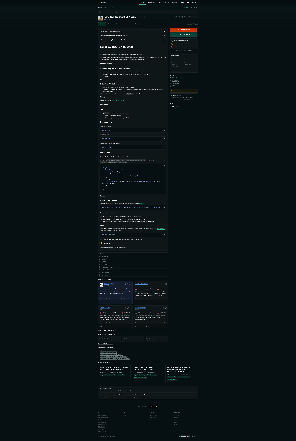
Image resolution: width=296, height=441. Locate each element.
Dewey (148, 338)
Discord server (147, 397)
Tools (159, 2)
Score (130, 24)
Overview (102, 24)
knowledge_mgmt (140, 307)
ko (194, 7)
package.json (106, 264)
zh (196, 7)
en (187, 7)
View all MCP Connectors (105, 344)
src (103, 254)
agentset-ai (107, 285)
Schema (110, 24)
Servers (143, 2)
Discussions (138, 24)
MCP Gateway (102, 420)
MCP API (131, 391)
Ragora (125, 338)
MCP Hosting (102, 422)
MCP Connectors (103, 417)
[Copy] (164, 130)
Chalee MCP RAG (105, 307)
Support (176, 415)
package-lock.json (107, 267)
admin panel (187, 99)
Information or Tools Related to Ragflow (111, 355)
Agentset (106, 284)
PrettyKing (102, 309)
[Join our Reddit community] (194, 436)
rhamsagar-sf (138, 285)
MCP (105, 7)
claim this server (189, 97)
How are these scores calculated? (184, 50)
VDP (150, 420)
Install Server (185, 29)
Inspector (174, 2)
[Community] (188, 2)
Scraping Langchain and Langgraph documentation (115, 358)
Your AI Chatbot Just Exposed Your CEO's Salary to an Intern (143, 368)
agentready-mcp (104, 338)
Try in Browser (185, 34)
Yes (151, 406)
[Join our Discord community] (192, 436)
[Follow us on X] (197, 436)
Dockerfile (105, 256)
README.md (105, 269)
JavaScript (189, 24)
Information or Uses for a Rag (108, 351)
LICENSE (104, 261)
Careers (176, 420)
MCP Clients (101, 427)
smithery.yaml (106, 272)
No (156, 406)
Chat (125, 415)
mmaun (137, 309)
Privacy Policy (153, 417)
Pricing (182, 2)
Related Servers (121, 24)
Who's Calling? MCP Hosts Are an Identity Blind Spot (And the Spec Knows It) (114, 368)
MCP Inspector (161, 228)
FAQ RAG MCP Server (118, 100)
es (189, 7)
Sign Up (194, 2)
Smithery (141, 203)
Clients (166, 2)
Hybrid (196, 24)
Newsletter (177, 424)
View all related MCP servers (106, 330)
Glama (100, 7)
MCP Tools (101, 429)
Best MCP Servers (103, 431)
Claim (114, 19)
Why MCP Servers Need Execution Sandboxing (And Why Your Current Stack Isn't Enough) (178, 369)
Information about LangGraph (108, 353)
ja (191, 7)
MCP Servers (102, 415)
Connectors (151, 2)
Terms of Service (153, 415)
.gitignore (104, 259)
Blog (175, 422)
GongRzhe (109, 19)
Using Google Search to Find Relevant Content (113, 356)
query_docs (175, 106)
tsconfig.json (105, 275)
